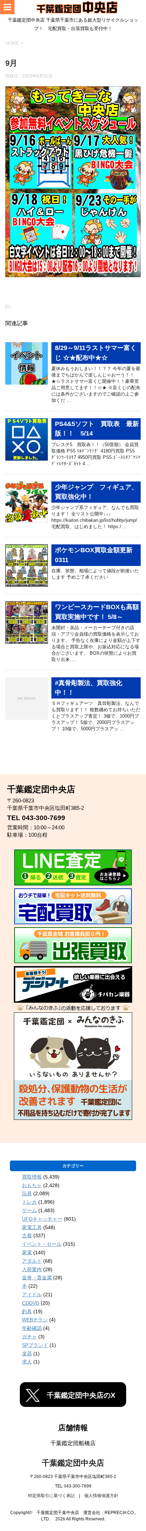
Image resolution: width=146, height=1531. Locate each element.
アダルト (32, 1261)
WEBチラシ (35, 1319)
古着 (27, 1235)
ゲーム (29, 1210)
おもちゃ (32, 1185)
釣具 (27, 1311)
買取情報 (32, 1177)
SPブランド (35, 1345)
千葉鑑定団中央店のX (81, 1395)
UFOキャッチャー (42, 1219)
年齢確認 (32, 1328)
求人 (27, 1362)
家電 (27, 1252)
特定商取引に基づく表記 (51, 1495)
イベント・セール (42, 1244)
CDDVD (30, 1303)
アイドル (32, 1294)
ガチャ (29, 1336)
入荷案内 (32, 1269)
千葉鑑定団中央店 (73, 1463)
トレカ (29, 1202)
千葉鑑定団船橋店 (73, 1443)
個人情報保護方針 (101, 1495)
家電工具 (32, 1227)
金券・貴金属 (37, 1277)
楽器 (27, 1353)
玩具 (27, 1193)
